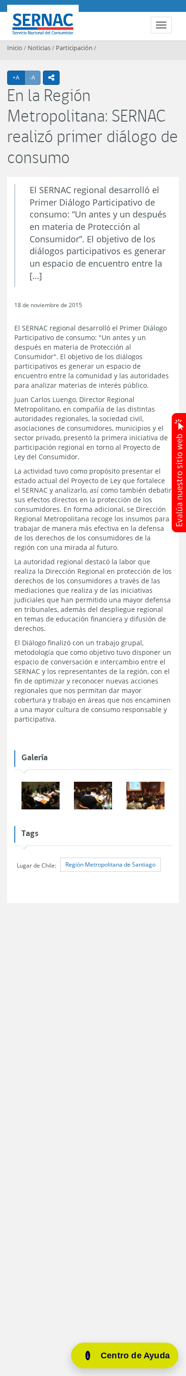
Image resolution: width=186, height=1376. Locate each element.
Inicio (14, 47)
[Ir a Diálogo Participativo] (40, 796)
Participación (74, 47)
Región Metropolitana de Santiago (110, 864)
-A (35, 77)
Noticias (39, 47)
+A (18, 77)
